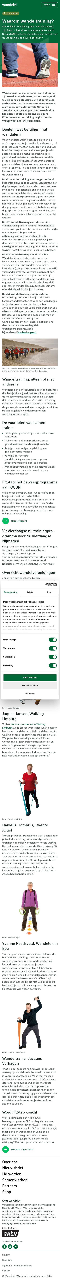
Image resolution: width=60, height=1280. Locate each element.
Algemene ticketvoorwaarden (17, 1265)
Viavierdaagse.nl (26, 332)
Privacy (6, 1254)
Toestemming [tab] (10, 592)
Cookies (6, 1270)
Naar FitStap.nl (19, 520)
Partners (9, 1186)
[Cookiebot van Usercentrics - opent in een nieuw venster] (44, 584)
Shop (6, 1192)
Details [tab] (30, 592)
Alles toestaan (30, 677)
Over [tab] (49, 592)
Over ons (10, 1162)
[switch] (53, 648)
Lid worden (11, 1174)
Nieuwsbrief (12, 1168)
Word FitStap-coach (22, 1149)
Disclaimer (7, 1260)
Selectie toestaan (30, 685)
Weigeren (30, 694)
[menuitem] (9, 4)
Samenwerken (14, 1180)
